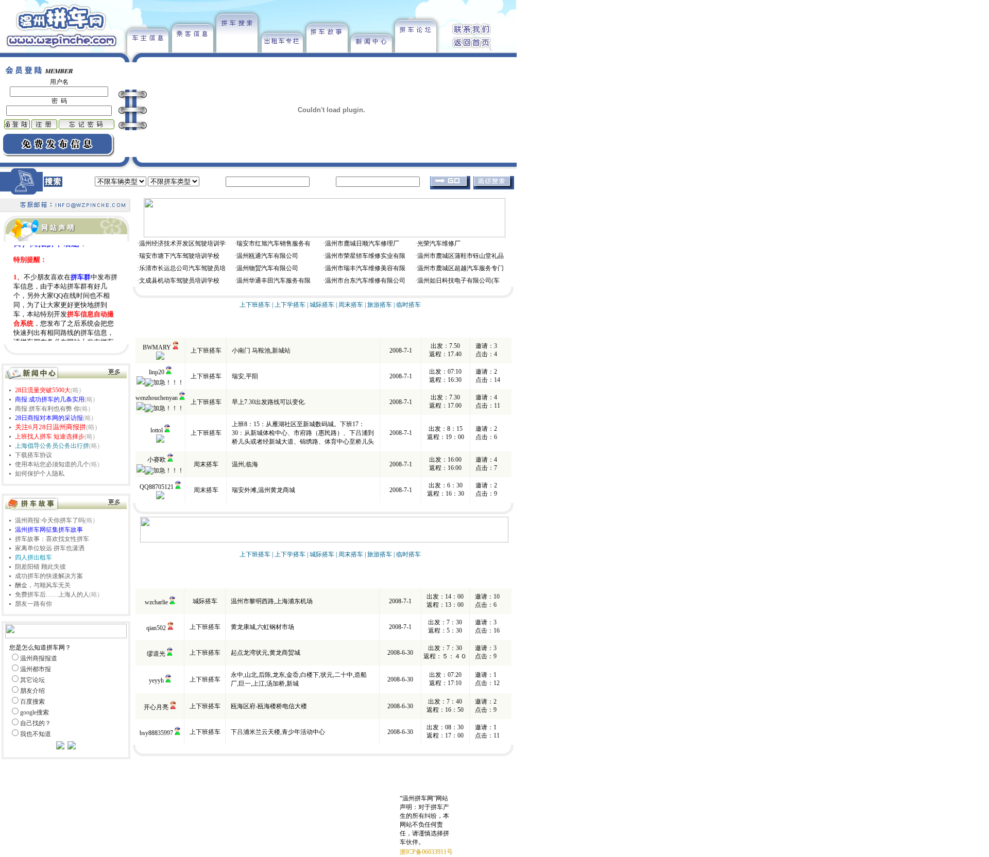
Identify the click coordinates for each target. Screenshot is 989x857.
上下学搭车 (290, 304)
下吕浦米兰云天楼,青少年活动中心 (278, 732)
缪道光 (156, 653)
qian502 (156, 628)
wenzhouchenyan (156, 397)
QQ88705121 (157, 487)
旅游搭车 (379, 304)
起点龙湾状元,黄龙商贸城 (265, 652)
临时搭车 (408, 304)
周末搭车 (350, 304)
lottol (156, 430)
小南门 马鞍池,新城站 (261, 350)
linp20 (156, 372)
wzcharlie (156, 602)
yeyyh (156, 680)
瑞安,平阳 (245, 376)
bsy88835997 (156, 733)
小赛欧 (156, 459)
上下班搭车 (255, 304)
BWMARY (157, 347)
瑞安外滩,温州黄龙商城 (263, 490)
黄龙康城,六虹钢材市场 (262, 627)
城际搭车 (322, 304)
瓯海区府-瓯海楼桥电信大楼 (269, 706)
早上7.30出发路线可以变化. (269, 402)
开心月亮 (156, 707)
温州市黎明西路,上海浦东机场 (272, 601)
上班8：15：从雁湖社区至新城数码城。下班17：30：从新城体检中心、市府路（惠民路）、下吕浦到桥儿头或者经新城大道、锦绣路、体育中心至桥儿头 (303, 433)
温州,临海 (245, 464)
